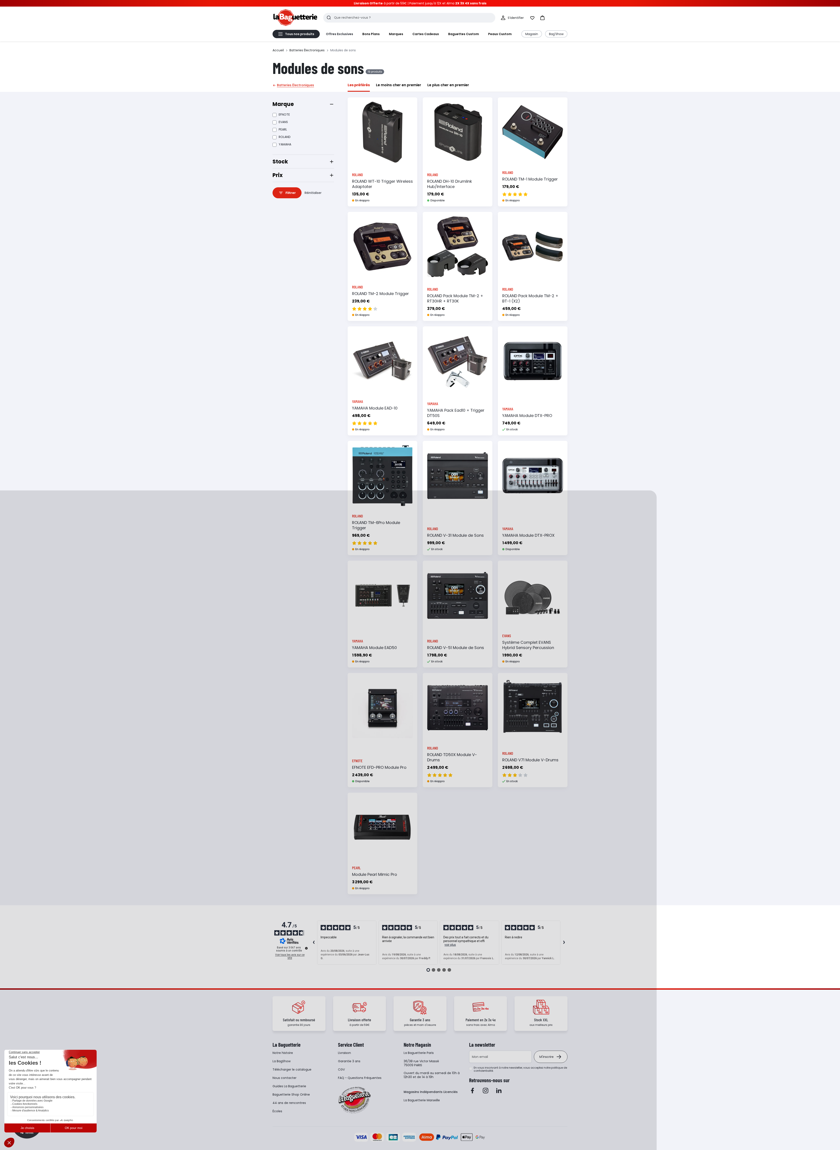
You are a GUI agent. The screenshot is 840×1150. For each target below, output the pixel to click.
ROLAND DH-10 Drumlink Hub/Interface (449, 184)
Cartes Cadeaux (425, 34)
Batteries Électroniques (307, 50)
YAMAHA (285, 144)
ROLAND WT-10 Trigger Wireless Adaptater (382, 184)
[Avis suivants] (564, 943)
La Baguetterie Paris (419, 1053)
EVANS (283, 122)
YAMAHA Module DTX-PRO (527, 415)
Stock (280, 161)
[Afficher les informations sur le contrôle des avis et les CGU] (306, 948)
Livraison (344, 1053)
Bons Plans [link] (371, 34)
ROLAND (285, 137)
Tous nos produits (299, 34)
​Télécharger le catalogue (292, 1069)
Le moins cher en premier (398, 85)
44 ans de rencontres (289, 1103)
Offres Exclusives (339, 34)
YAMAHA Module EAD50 (374, 647)
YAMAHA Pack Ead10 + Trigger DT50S (455, 413)
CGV (341, 1069)
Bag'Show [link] (556, 34)
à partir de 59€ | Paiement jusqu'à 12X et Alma (420, 3)
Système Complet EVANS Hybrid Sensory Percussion (528, 645)
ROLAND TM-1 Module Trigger (530, 179)
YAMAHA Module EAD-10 (374, 408)
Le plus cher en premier (448, 85)
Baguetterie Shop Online (291, 1094)
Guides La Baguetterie (289, 1086)
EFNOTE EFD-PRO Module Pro (379, 767)
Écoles (277, 1111)
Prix (278, 175)
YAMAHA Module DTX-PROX (528, 535)
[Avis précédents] (314, 943)
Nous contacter (284, 1078)
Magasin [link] (531, 34)
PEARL (283, 129)
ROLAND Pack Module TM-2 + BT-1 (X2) (530, 298)
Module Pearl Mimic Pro (374, 874)
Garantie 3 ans (349, 1061)
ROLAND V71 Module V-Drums (530, 760)
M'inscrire (546, 1057)
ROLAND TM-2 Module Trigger (380, 293)
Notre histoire (283, 1053)
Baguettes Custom (463, 34)
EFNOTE (284, 114)
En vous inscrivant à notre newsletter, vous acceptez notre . (520, 1069)
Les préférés (359, 85)
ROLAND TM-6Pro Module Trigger (376, 525)
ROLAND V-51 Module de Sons (455, 647)
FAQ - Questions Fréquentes (359, 1078)
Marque (283, 104)
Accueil (278, 50)
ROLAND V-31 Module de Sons (455, 535)
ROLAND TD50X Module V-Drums (452, 757)
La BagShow (282, 1061)
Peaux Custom (500, 34)
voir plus (450, 944)
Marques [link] (396, 34)
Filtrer (290, 193)
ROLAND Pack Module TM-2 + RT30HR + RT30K (455, 298)
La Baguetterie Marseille (422, 1100)
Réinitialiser (313, 193)
